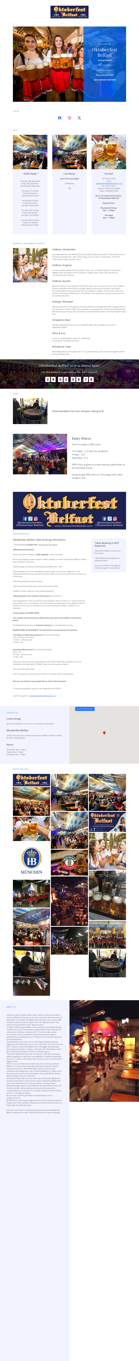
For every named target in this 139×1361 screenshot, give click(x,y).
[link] (69, 12)
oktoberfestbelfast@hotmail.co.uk (109, 183)
